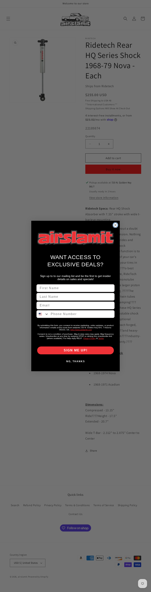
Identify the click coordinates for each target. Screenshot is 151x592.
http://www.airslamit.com (81, 330)
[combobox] (43, 314)
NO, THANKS (75, 361)
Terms (101, 338)
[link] (75, 238)
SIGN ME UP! (75, 350)
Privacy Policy (89, 338)
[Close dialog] (115, 225)
